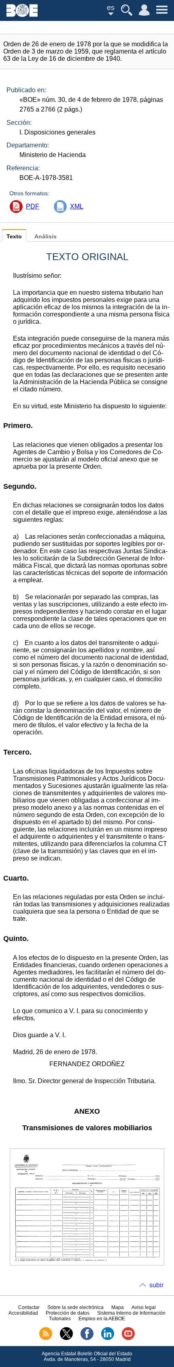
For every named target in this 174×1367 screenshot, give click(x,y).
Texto (14, 237)
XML (76, 206)
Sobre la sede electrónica (75, 1307)
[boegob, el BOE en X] (66, 1338)
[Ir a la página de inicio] (22, 14)
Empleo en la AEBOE (102, 1319)
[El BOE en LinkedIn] (107, 1338)
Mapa (117, 1307)
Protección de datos (67, 1313)
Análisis (45, 237)
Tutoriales (60, 1319)
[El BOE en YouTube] (128, 1338)
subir (156, 1285)
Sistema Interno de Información (131, 1313)
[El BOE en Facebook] (87, 1338)
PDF (32, 206)
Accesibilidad (23, 1313)
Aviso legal (144, 1307)
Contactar (29, 1307)
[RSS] (45, 1338)
